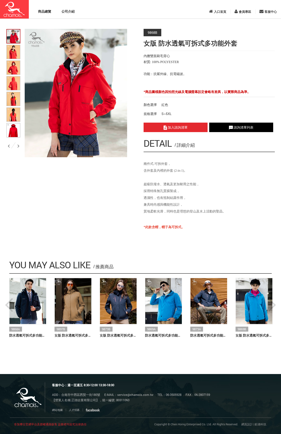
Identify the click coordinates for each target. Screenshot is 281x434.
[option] (76, 93)
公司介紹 (68, 11)
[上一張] (9, 144)
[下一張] (19, 144)
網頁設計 (247, 424)
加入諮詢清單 (177, 127)
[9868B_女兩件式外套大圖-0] (13, 36)
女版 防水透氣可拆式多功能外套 (73, 335)
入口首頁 (220, 11)
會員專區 (245, 11)
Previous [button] (9, 305)
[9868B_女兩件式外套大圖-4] (13, 99)
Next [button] (272, 305)
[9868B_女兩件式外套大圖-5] (13, 114)
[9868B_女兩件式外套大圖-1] (13, 52)
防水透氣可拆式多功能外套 (27, 335)
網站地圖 (57, 410)
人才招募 (74, 410)
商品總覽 (44, 11)
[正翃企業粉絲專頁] (93, 410)
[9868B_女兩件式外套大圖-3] (13, 83)
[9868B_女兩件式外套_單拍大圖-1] (13, 130)
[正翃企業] (14, 9)
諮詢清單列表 (243, 127)
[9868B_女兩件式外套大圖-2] (13, 67)
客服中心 (271, 11)
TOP (267, 424)
